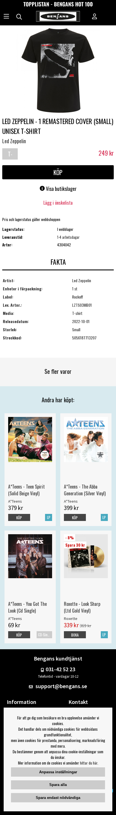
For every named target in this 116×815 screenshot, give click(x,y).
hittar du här (88, 763)
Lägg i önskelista (58, 202)
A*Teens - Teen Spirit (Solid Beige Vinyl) (26, 490)
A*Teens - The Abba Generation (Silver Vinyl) (85, 490)
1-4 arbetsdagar (68, 237)
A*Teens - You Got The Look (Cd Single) (27, 607)
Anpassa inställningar (58, 772)
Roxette (70, 618)
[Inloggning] (94, 17)
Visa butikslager (61, 188)
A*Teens (15, 501)
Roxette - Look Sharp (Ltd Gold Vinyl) (82, 607)
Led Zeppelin (14, 141)
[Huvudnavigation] (6, 17)
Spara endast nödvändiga (58, 798)
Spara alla (58, 785)
